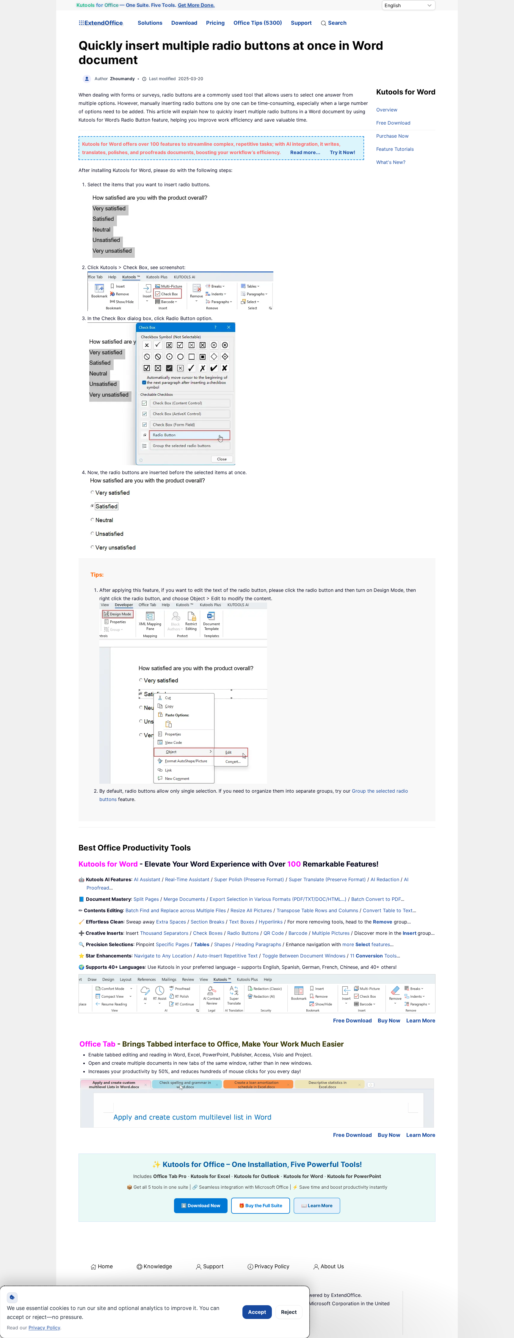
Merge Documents (184, 899)
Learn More (420, 1020)
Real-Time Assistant (187, 879)
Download (184, 23)
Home (105, 1266)
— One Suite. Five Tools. (145, 5)
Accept (257, 1312)
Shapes (222, 944)
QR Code (274, 933)
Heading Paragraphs (258, 944)
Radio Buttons (243, 933)
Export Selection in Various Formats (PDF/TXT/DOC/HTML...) (278, 899)
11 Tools (373, 956)
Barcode (298, 933)
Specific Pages (172, 944)
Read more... (305, 152)
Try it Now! (342, 152)
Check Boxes (207, 933)
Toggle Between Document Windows (303, 956)
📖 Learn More (317, 1205)
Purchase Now (392, 136)
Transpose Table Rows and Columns (317, 910)
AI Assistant (147, 879)
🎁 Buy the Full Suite (260, 1205)
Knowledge (158, 1266)
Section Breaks (207, 922)
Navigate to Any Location (163, 956)
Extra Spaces (171, 922)
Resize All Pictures (251, 910)
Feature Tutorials (395, 149)
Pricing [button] (215, 23)
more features (366, 944)
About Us (332, 1266)
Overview (386, 110)
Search (337, 23)
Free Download (393, 123)
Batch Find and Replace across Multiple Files (176, 910)
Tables (201, 944)
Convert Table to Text (388, 910)
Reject (289, 1312)
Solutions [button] (150, 23)
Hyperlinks (271, 922)
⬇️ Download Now (200, 1205)
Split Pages (146, 899)
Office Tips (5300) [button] (258, 23)
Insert (410, 933)
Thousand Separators (164, 933)
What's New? (390, 162)
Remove (382, 922)
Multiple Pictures (331, 933)
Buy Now (389, 1020)
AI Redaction (385, 879)
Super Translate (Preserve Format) (327, 879)
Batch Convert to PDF (376, 899)
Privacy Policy (272, 1266)
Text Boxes (241, 922)
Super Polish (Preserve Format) (249, 879)
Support (301, 23)
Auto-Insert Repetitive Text (227, 956)
